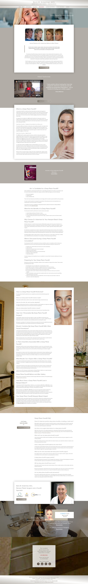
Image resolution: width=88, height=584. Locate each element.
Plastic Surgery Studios (49, 582)
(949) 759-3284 (45, 557)
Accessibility (38, 578)
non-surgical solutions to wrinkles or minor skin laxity (51, 431)
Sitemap (33, 578)
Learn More (54, 173)
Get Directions (44, 555)
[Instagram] (45, 564)
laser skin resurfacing (46, 432)
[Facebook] (38, 564)
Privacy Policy (53, 578)
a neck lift (21, 333)
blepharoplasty (26, 334)
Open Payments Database (45, 578)
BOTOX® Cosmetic (38, 432)
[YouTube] (42, 564)
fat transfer (29, 339)
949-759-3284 (23, 423)
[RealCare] (50, 564)
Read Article (59, 525)
